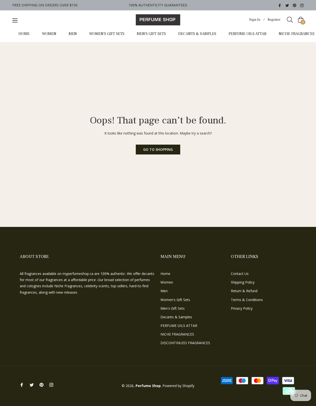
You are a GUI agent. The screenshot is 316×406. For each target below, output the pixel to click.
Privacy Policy (242, 308)
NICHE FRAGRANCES (177, 334)
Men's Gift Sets (172, 308)
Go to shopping (158, 149)
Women (166, 282)
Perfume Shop (148, 385)
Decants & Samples (176, 317)
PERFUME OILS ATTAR (178, 325)
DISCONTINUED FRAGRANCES (185, 342)
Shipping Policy (243, 282)
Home (165, 273)
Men (164, 290)
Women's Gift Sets (175, 299)
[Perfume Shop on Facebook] (279, 5)
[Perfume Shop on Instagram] (302, 5)
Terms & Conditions (247, 299)
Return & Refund (244, 290)
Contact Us (240, 273)
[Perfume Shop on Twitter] (287, 5)
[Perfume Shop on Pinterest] (294, 5)
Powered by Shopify (178, 385)
